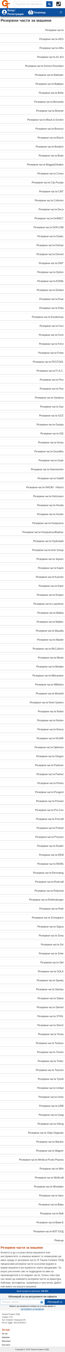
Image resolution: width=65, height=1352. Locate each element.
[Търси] (49, 4)
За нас (5, 1333)
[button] (61, 12)
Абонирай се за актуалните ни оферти (32, 1296)
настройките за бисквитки (32, 1309)
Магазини (6, 1341)
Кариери (6, 1337)
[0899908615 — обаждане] (58, 4)
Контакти (6, 1345)
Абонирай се (54, 1302)
